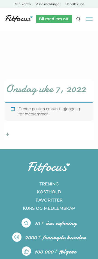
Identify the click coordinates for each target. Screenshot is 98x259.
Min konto (23, 4)
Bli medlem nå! (54, 18)
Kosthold (49, 191)
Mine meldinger (48, 4)
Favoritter (49, 200)
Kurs (49, 208)
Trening (49, 184)
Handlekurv (74, 4)
